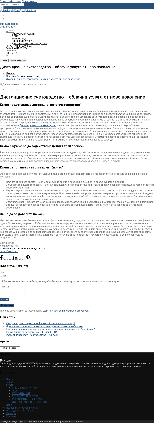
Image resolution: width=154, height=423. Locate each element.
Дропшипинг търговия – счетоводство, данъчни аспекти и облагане (44, 326)
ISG (86, 421)
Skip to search (29, 1)
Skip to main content (10, 1)
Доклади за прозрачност (20, 410)
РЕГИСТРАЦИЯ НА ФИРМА (19, 46)
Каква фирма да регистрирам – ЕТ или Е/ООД (32, 332)
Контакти (11, 53)
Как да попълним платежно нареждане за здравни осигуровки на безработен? (50, 329)
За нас (9, 382)
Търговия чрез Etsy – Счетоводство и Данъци (32, 334)
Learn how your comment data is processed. (65, 310)
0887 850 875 (7, 26)
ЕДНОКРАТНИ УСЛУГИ (23, 41)
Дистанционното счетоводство (37, 125)
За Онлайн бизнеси (16, 48)
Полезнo (11, 50)
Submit (4, 299)
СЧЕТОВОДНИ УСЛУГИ (23, 34)
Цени (9, 404)
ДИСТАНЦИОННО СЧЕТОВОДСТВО (29, 43)
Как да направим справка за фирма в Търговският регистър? (40, 323)
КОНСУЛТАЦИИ (19, 38)
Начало (10, 73)
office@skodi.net (9, 23)
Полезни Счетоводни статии (22, 76)
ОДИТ (15, 36)
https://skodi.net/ (9, 251)
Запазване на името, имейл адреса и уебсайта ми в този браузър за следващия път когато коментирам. (62, 281)
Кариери (11, 413)
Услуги (10, 31)
